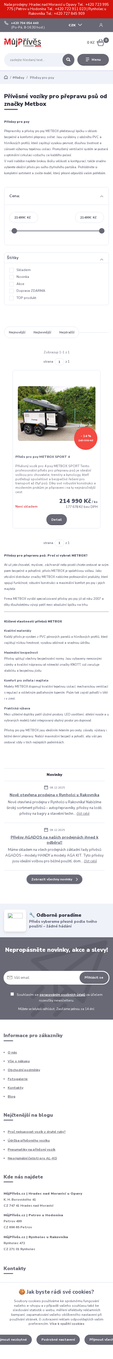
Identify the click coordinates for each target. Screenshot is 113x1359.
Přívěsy (18, 77)
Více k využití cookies (67, 1324)
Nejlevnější (42, 332)
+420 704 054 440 (25, 23)
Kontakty (15, 1088)
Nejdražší (66, 332)
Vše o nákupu (19, 1061)
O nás (12, 1052)
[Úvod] (22, 42)
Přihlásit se (93, 977)
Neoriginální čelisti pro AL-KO (32, 1158)
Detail (56, 519)
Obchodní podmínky (24, 1070)
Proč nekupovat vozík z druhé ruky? (37, 1132)
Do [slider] (101, 231)
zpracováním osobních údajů (62, 995)
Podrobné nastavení (58, 1339)
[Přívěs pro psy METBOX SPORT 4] (56, 413)
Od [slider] (14, 231)
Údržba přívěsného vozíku (29, 1140)
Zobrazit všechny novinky (51, 879)
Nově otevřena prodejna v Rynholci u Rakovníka (54, 795)
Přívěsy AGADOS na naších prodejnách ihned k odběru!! (54, 840)
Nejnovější (17, 332)
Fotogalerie (18, 1079)
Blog (11, 1096)
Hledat (68, 60)
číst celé (83, 813)
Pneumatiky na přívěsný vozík (31, 1149)
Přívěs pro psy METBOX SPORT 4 (42, 457)
